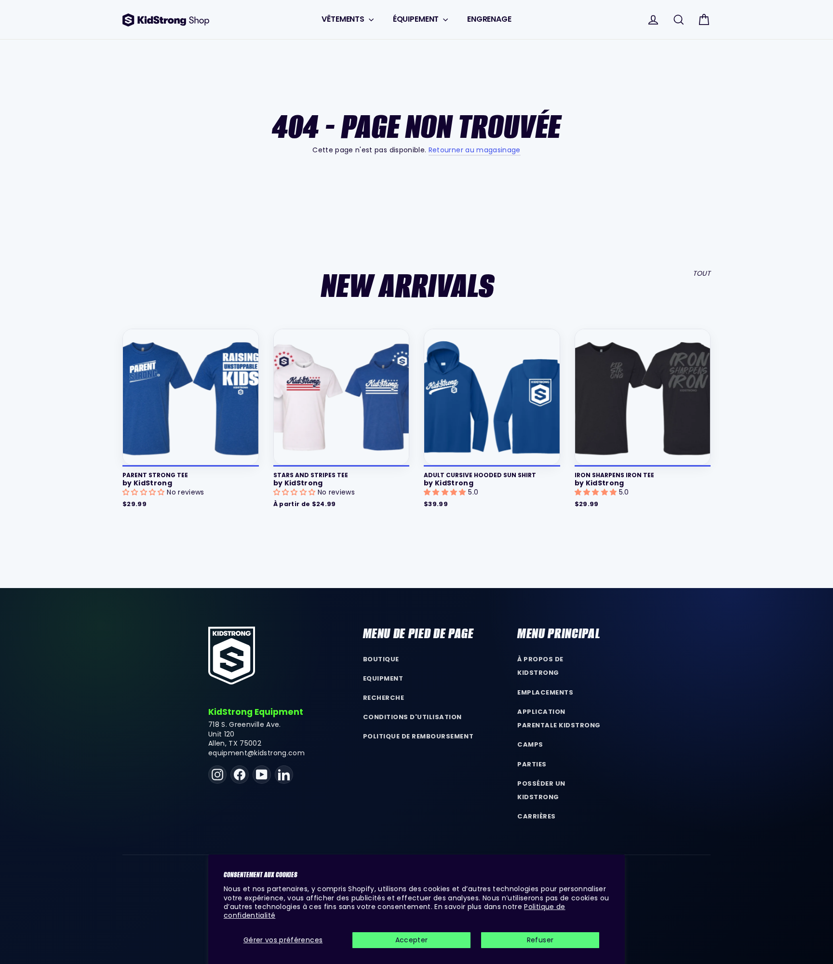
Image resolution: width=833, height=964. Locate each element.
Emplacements (545, 692)
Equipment (383, 678)
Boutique (381, 659)
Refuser (540, 940)
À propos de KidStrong (540, 666)
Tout (702, 273)
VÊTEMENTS (344, 19)
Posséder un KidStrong (541, 790)
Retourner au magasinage (475, 150)
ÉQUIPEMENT (417, 19)
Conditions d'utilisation (412, 717)
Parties (532, 764)
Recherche (383, 697)
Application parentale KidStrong (559, 718)
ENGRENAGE (489, 19)
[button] (144, 492)
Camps (530, 744)
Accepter (411, 940)
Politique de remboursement (418, 736)
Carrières (536, 816)
